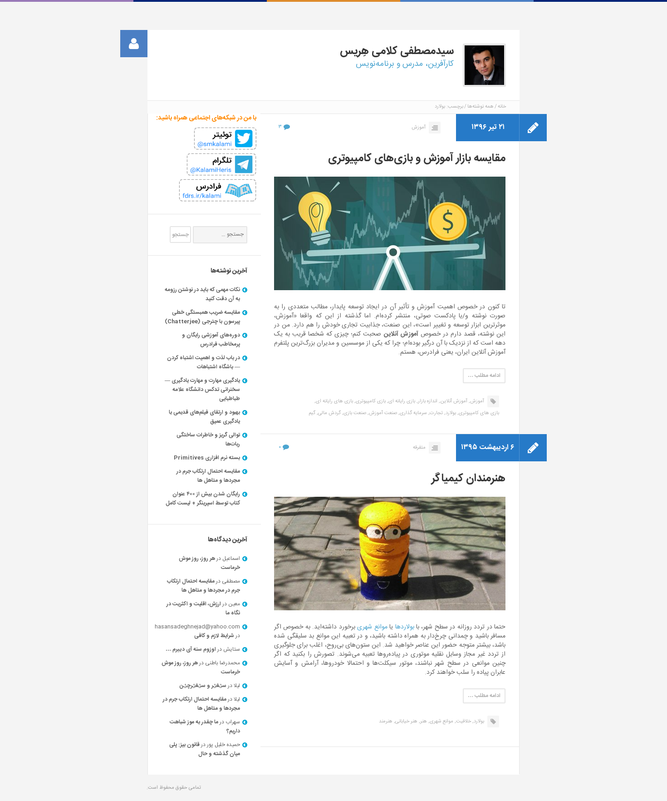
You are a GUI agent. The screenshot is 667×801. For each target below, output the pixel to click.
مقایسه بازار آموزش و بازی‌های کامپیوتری (416, 158)
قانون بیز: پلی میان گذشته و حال (204, 749)
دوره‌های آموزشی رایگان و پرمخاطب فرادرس (211, 340)
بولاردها (404, 627)
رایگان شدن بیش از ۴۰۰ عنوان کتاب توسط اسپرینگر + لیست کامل (203, 499)
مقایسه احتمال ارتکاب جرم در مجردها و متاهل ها (208, 476)
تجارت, (435, 413)
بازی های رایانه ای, (333, 401)
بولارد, (450, 413)
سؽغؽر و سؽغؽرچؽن (203, 685)
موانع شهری (372, 627)
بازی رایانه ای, (401, 401)
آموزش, (476, 401)
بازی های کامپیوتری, (478, 413)
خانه (502, 107)
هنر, (423, 721)
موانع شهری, (440, 721)
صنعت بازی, (354, 413)
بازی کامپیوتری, (370, 401)
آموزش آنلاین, (453, 401)
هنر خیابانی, (405, 721)
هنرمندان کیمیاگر (468, 479)
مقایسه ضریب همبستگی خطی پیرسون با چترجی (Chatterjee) (202, 317)
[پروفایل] (133, 43)
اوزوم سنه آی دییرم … (191, 649)
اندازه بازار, (427, 401)
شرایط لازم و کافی (214, 635)
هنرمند (385, 721)
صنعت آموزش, (382, 413)
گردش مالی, (329, 413)
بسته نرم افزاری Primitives (207, 457)
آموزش (419, 128)
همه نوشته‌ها (480, 107)
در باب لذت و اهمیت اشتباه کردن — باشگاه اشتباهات (203, 362)
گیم (312, 413)
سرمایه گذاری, (412, 413)
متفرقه (419, 448)
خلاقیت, (463, 721)
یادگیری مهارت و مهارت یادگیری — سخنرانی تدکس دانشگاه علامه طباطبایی (202, 389)
